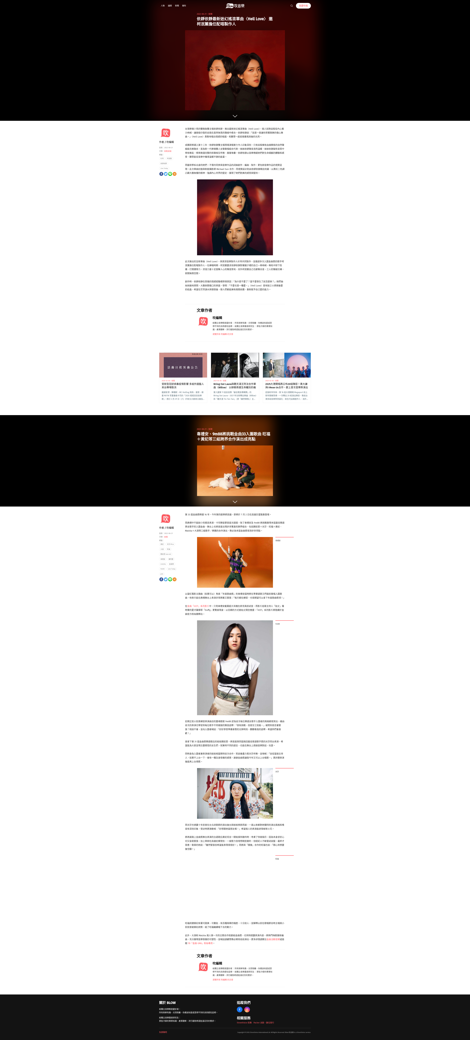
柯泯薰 (169, 158)
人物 (163, 6)
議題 (170, 6)
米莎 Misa (170, 544)
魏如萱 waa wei (165, 554)
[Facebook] (161, 174)
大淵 (162, 549)
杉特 (162, 158)
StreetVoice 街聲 (244, 1023)
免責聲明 (163, 1032)
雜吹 (184, 6)
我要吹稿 (303, 5)
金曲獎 (171, 564)
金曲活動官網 (273, 939)
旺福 (168, 549)
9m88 (162, 569)
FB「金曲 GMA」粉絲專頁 (200, 943)
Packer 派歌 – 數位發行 (263, 1023)
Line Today (164, 168)
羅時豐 (171, 559)
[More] (174, 174)
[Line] (170, 174)
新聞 (177, 6)
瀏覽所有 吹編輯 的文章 (223, 334)
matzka (163, 564)
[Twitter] (166, 174)
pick (161, 574)
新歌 (169, 151)
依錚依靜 (163, 163)
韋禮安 (162, 559)
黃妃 (162, 544)
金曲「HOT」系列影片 (198, 606)
